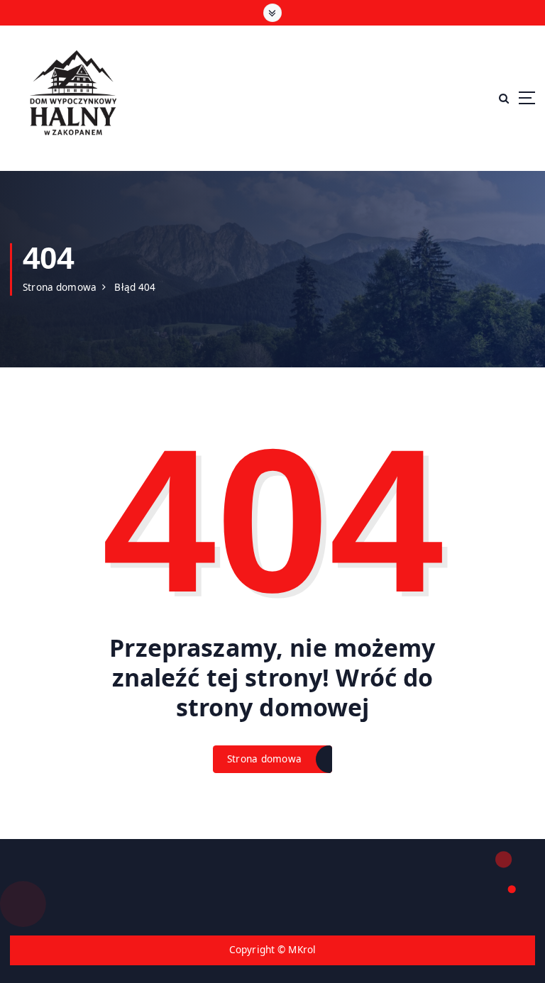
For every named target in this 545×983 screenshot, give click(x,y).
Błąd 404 (134, 287)
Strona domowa (60, 287)
